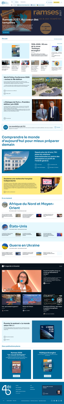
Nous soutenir (56, 2)
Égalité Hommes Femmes (20, 391)
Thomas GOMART (54, 55)
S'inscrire (58, 127)
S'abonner (8, 339)
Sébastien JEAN (4, 69)
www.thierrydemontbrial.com (25, 400)
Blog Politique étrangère (42, 400)
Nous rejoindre (18, 387)
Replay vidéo (8, 93)
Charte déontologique (41, 167)
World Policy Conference (34, 400)
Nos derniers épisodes (10, 336)
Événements (32, 389)
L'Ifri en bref (39, 164)
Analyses (32, 387)
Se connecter (50, 2)
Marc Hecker (10, 327)
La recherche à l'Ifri (53, 164)
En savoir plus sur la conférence (11, 90)
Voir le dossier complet (13, 210)
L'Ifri (31, 385)
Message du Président (54, 167)
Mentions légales (9, 400)
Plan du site (14, 400)
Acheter (46, 393)
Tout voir (60, 266)
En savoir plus (6, 32)
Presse (17, 385)
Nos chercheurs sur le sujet (21, 210)
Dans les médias (59, 43)
